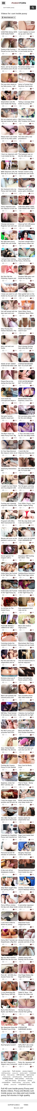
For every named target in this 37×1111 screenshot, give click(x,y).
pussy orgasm (28, 1071)
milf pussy (20, 1075)
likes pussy (10, 1075)
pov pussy (22, 1080)
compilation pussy (24, 1084)
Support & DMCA (14, 1105)
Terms (26, 1105)
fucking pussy (7, 1078)
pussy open (24, 1073)
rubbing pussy (5, 1073)
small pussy (29, 1078)
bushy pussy (6, 1076)
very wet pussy (10, 1080)
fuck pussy (16, 1071)
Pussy (19, 3)
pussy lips (13, 1084)
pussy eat (15, 1073)
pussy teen (6, 1071)
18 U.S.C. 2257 (18, 1108)
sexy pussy (19, 1078)
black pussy (28, 1076)
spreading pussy (17, 1076)
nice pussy (26, 1082)
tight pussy (30, 1075)
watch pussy (16, 1082)
